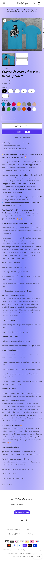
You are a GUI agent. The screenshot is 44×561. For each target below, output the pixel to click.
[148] (3, 104)
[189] (29, 109)
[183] (19, 109)
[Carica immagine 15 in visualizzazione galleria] (22, 59)
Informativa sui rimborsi (20, 556)
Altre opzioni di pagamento (22, 137)
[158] (14, 104)
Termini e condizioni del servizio (29, 553)
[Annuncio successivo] (40, 10)
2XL (31, 91)
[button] (4, 3)
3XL (5, 96)
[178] (14, 109)
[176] (9, 109)
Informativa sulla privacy (34, 550)
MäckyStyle (10, 550)
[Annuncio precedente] (4, 10)
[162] (24, 104)
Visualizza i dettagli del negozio (15, 148)
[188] (24, 109)
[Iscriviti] (32, 504)
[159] (19, 104)
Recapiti (31, 556)
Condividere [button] (8, 485)
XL (24, 91)
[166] (34, 104)
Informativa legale (13, 553)
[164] (29, 104)
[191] (34, 109)
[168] (3, 109)
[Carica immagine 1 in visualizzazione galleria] (8, 59)
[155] (9, 104)
